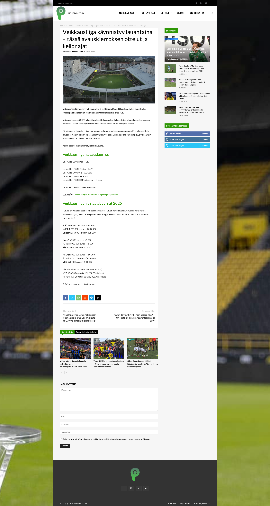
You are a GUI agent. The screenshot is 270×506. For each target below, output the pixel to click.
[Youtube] (146, 488)
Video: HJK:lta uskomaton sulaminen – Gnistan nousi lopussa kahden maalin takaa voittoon (109, 364)
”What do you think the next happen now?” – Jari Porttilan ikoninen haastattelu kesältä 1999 (134, 318)
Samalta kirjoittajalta (86, 332)
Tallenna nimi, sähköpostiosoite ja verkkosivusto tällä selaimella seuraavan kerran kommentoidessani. (107, 439)
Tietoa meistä (172, 503)
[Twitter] (206, 3)
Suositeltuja (67, 332)
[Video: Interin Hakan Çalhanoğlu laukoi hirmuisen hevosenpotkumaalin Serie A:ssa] (75, 348)
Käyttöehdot (185, 503)
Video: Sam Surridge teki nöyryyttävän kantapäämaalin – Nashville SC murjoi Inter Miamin (192, 109)
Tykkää (205, 134)
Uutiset (71, 25)
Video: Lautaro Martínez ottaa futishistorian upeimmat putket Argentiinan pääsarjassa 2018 (191, 68)
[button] (212, 13)
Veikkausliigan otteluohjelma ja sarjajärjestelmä (96, 194)
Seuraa (205, 139)
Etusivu (62, 25)
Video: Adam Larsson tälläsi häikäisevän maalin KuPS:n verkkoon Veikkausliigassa (142, 364)
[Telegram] (91, 297)
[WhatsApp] (78, 297)
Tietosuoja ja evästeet (201, 503)
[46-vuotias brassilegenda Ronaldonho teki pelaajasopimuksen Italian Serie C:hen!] (170, 96)
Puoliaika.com (77, 51)
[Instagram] (201, 3)
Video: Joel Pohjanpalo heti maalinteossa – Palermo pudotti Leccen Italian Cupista (192, 82)
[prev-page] (61, 372)
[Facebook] (197, 3)
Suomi (78, 25)
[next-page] (66, 372)
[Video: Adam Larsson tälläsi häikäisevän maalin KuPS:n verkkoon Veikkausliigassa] (142, 348)
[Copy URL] (98, 297)
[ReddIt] (85, 297)
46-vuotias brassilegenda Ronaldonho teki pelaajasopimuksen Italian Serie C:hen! (194, 96)
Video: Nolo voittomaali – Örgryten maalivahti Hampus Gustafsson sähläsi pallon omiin (187, 52)
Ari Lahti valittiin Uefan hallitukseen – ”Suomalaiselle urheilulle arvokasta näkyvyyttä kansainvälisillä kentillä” (80, 318)
